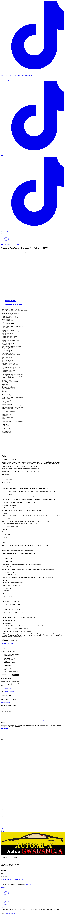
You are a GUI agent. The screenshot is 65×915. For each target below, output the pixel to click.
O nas (5, 240)
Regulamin (3, 907)
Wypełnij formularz (5, 702)
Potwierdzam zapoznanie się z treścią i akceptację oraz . (24, 720)
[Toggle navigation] (1, 233)
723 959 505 (18, 75)
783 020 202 (4, 75)
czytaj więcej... (4, 728)
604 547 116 (11, 75)
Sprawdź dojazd (8, 688)
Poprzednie (3, 244)
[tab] (34, 301)
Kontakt (6, 241)
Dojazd (2, 831)
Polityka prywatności (11, 907)
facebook (3, 80)
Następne (17, 244)
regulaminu (30, 720)
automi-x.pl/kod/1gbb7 (7, 643)
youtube (8, 80)
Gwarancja (6, 239)
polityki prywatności (41, 720)
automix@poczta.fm (27, 75)
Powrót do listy (11, 244)
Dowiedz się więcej (11, 913)
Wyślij (2, 722)
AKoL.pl (28, 884)
